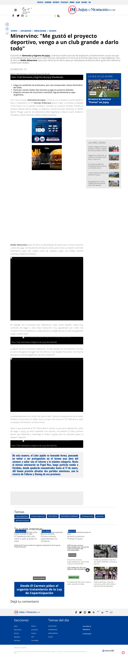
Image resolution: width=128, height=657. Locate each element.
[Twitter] (7, 29)
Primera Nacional (37, 516)
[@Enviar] (7, 33)
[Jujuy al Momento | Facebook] (13, 15)
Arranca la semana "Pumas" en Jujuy (99, 100)
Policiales (64, 2)
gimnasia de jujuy (22, 520)
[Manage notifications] (123, 652)
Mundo (72, 2)
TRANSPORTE (52, 630)
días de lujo (72, 531)
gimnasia (100, 516)
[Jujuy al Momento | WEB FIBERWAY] (102, 612)
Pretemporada (87, 516)
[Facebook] (7, 24)
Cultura (84, 2)
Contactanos (87, 634)
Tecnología (34, 640)
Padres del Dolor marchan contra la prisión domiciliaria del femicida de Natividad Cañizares (104, 585)
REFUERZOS (52, 516)
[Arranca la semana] (79, 534)
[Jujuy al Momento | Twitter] (18, 15)
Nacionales (17, 630)
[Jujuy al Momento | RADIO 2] (107, 612)
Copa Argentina (22, 516)
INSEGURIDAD (53, 633)
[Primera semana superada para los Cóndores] (52, 534)
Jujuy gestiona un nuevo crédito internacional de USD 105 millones (96, 183)
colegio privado (100, 555)
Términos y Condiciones (20, 647)
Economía (48, 2)
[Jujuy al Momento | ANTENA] (98, 612)
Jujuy (15, 626)
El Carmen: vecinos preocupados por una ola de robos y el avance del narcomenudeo (78, 563)
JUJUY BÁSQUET (46, 531)
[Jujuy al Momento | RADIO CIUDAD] (111, 612)
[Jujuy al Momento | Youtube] (39, 16)
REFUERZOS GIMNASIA (69, 516)
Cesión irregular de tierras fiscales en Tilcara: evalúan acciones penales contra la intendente (97, 150)
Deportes (56, 2)
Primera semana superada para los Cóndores (49, 538)
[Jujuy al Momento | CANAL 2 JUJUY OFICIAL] (93, 612)
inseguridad (72, 555)
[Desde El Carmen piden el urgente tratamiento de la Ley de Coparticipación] (39, 563)
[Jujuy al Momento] (27, 614)
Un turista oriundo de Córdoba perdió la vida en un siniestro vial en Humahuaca (97, 167)
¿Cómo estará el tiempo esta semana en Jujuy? (98, 174)
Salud (78, 2)
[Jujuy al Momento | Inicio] (111, 620)
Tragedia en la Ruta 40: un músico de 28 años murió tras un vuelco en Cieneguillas (97, 158)
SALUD (50, 637)
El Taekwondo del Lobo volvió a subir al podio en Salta (25, 538)
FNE (89, 2)
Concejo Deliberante (39, 578)
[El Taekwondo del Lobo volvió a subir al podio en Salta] (26, 534)
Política (40, 2)
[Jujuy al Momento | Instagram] (22, 15)
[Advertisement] (47, 498)
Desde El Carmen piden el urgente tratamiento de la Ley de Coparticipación (39, 589)
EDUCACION (52, 626)
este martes (98, 577)
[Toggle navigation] (15, 10)
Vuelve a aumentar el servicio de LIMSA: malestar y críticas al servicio (105, 562)
